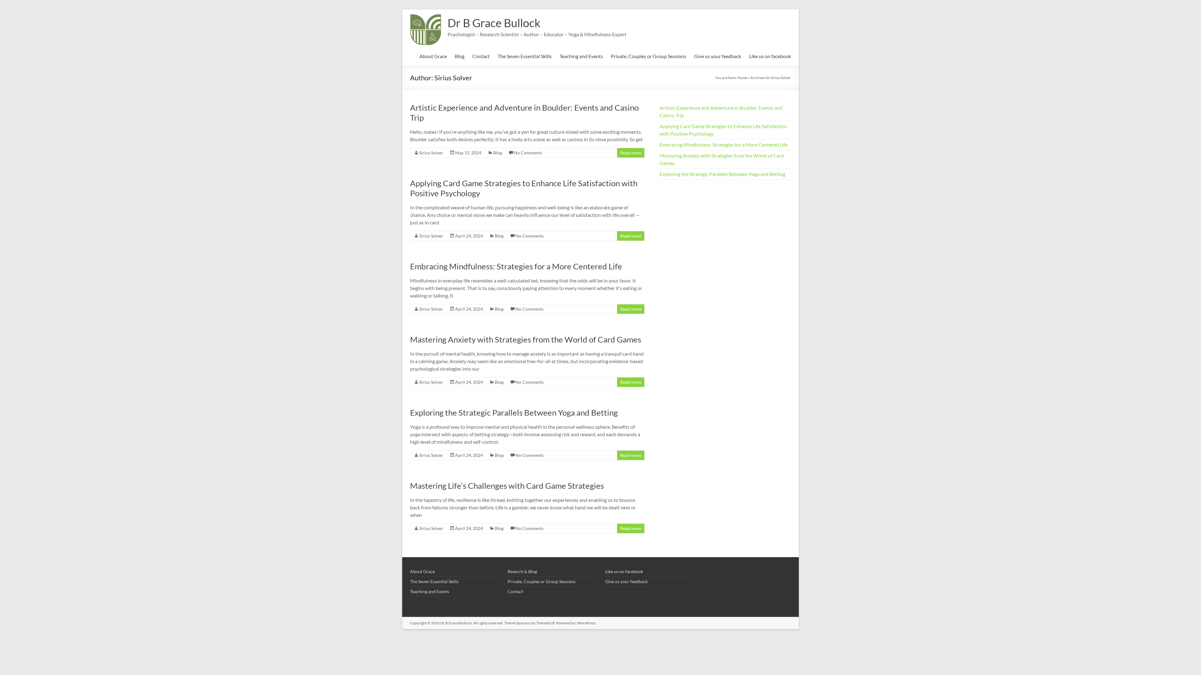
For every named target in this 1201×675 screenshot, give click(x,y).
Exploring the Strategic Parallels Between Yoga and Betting (514, 413)
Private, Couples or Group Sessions (648, 56)
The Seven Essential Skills (525, 56)
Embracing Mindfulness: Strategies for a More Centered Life (516, 266)
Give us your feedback (717, 56)
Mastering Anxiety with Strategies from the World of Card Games (525, 339)
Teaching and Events (581, 56)
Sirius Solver (431, 152)
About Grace (433, 56)
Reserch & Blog (522, 571)
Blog (459, 56)
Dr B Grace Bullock (494, 23)
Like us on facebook (770, 56)
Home (742, 77)
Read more (630, 152)
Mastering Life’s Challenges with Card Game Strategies (507, 486)
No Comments (528, 152)
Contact (481, 56)
